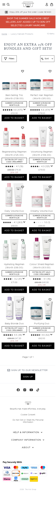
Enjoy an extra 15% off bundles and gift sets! (28, 46)
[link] (47, 4)
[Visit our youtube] (31, 390)
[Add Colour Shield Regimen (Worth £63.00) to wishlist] (50, 240)
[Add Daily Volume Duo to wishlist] (22, 187)
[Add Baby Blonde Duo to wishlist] (22, 299)
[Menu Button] (3, 4)
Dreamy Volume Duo (42, 211)
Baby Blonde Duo (14, 324)
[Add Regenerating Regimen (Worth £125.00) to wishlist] (22, 127)
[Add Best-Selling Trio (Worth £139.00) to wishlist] (22, 71)
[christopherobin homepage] (28, 4)
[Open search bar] (8, 4)
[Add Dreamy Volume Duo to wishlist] (50, 187)
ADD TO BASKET (14, 118)
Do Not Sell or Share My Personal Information (28, 421)
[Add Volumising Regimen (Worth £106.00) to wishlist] (50, 127)
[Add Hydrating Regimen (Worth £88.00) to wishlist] (22, 240)
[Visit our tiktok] (38, 390)
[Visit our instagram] (24, 390)
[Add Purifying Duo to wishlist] (50, 299)
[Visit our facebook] (18, 390)
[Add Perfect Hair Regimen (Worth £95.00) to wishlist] (50, 71)
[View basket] (51, 4)
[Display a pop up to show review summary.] (24, 109)
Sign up (28, 377)
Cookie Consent (28, 415)
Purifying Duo (41, 324)
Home (4, 34)
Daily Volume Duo (14, 211)
